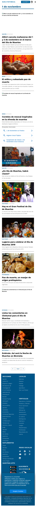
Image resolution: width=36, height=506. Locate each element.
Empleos (21, 408)
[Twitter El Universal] (29, 451)
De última (5, 434)
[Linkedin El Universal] (20, 458)
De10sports (22, 419)
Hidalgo (21, 385)
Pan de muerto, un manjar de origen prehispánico (16, 278)
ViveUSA (21, 423)
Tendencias (6, 423)
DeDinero (22, 421)
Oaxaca (21, 381)
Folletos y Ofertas (24, 403)
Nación (4, 34)
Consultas (5, 440)
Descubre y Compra (25, 401)
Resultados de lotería (23, 433)
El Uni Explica (7, 390)
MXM (4, 427)
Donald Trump (7, 399)
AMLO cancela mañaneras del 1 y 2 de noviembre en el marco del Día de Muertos (17, 40)
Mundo (5, 396)
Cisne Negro (6, 460)
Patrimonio (5, 274)
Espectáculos (7, 416)
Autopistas (6, 438)
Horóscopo (22, 430)
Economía (5, 412)
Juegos (21, 425)
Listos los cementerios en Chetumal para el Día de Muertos (14, 316)
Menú (3, 76)
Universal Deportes (8, 414)
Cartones (5, 409)
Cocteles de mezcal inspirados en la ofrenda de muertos (17, 118)
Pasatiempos (23, 427)
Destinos (5, 203)
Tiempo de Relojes (8, 458)
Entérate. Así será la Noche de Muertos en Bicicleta (17, 354)
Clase (4, 445)
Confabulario (6, 420)
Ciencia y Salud (7, 425)
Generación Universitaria (22, 413)
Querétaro (22, 388)
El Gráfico (22, 416)
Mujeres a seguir (7, 383)
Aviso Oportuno (23, 405)
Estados (4, 310)
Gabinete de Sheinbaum (6, 393)
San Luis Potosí (23, 390)
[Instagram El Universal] (25, 454)
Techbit (5, 429)
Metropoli (5, 401)
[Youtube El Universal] (20, 454)
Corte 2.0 (5, 381)
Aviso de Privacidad (20, 485)
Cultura (5, 418)
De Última (5, 452)
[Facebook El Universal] (25, 451)
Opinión (5, 407)
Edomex (21, 379)
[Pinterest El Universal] (29, 454)
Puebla (21, 383)
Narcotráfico (6, 405)
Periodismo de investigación (7, 387)
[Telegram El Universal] (20, 451)
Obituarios (22, 410)
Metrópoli (5, 350)
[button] (25, 2)
